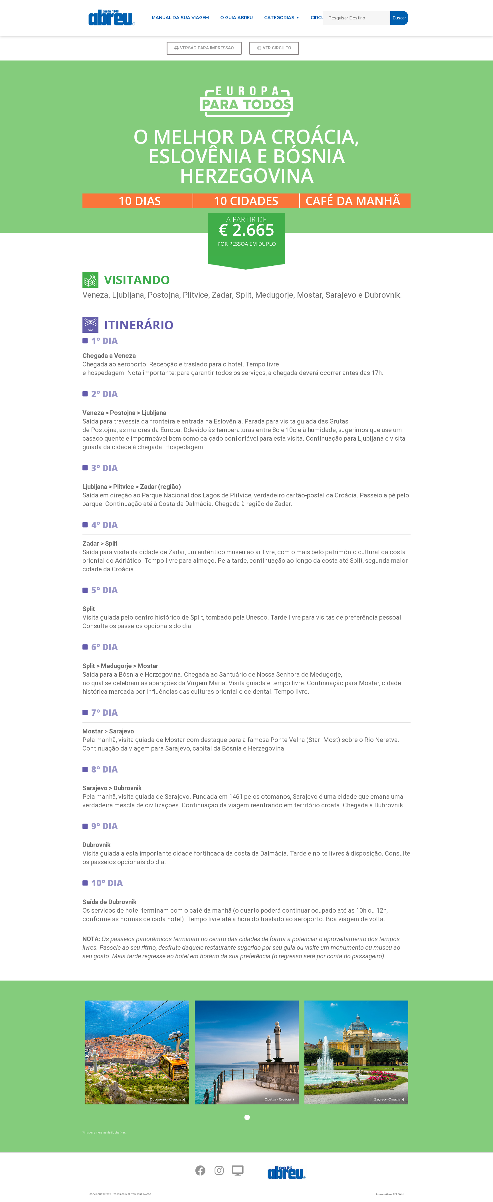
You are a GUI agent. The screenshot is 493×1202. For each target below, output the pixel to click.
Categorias (279, 18)
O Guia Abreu (236, 18)
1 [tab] (246, 1119)
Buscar (399, 18)
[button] (204, 48)
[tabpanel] (137, 1061)
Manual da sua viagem (180, 18)
